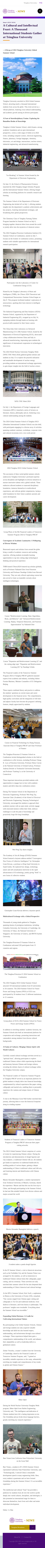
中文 (40, 3)
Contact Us (27, 1537)
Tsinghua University (30, 3)
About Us (17, 1537)
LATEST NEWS (11, 22)
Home (4, 22)
